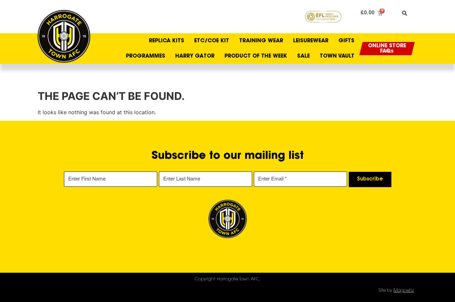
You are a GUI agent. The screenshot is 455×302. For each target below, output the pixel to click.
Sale (303, 56)
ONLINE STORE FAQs (387, 48)
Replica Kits (166, 41)
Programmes (145, 56)
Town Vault (337, 56)
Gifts (346, 41)
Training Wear (261, 41)
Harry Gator (195, 56)
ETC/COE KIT (211, 41)
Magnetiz (403, 290)
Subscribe (370, 179)
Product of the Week (256, 56)
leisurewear (310, 41)
